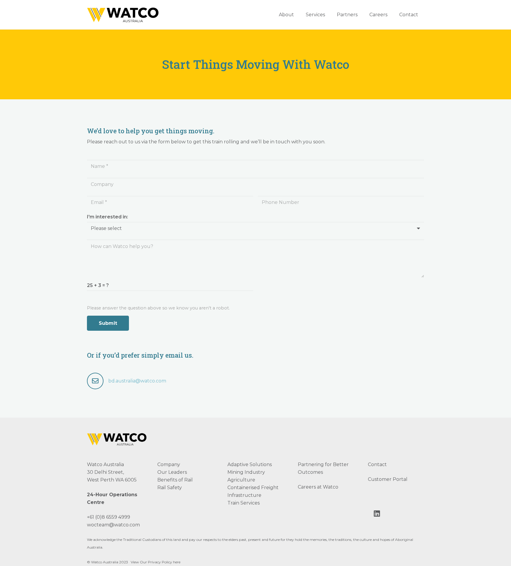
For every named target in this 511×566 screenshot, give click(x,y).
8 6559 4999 (116, 517)
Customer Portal (387, 479)
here (176, 562)
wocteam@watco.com (113, 525)
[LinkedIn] (377, 513)
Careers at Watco (318, 487)
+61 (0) (94, 517)
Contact (377, 464)
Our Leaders (172, 472)
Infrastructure (244, 495)
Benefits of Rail (175, 480)
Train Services (243, 503)
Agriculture (241, 480)
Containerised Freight (253, 487)
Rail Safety (169, 487)
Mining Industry (246, 472)
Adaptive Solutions (249, 464)
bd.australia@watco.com (137, 381)
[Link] (124, 15)
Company (168, 464)
